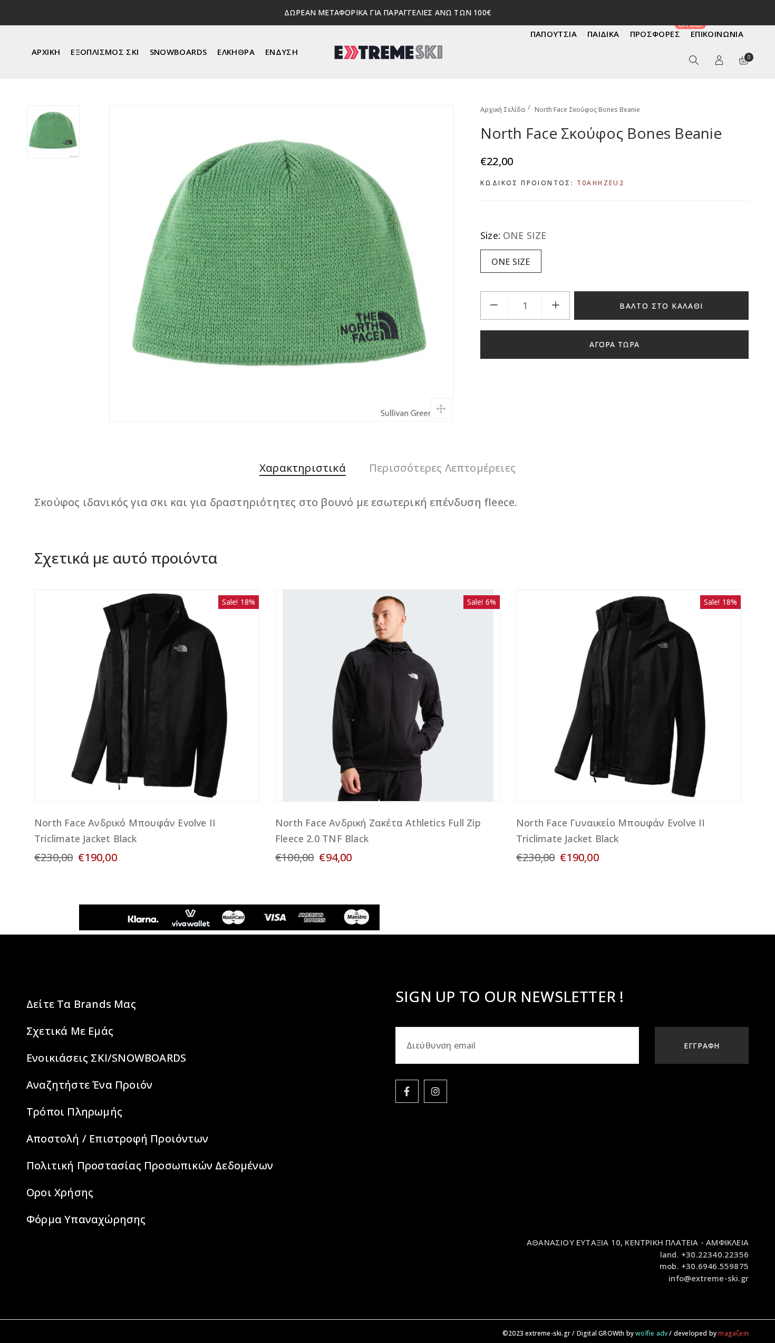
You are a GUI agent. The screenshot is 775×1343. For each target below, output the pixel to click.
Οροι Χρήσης (59, 1192)
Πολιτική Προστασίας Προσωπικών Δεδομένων (149, 1165)
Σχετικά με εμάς (69, 1031)
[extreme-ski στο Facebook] (407, 1091)
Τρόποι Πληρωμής (74, 1111)
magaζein (733, 1333)
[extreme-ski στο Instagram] (435, 1091)
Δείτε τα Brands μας (81, 1004)
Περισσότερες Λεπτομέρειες (442, 468)
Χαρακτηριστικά (302, 468)
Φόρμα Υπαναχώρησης (86, 1219)
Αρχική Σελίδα (502, 109)
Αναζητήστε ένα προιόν (89, 1085)
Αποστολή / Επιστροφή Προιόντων (117, 1138)
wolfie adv (651, 1333)
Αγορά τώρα (614, 344)
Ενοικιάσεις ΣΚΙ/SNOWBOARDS (106, 1058)
